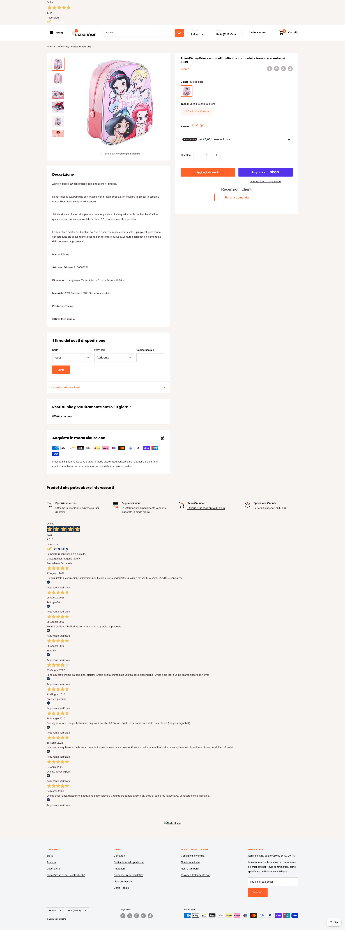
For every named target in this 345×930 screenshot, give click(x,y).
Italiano (52, 910)
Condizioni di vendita (192, 855)
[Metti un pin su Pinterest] (276, 68)
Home (50, 46)
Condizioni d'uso (190, 862)
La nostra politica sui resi (65, 387)
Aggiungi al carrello (207, 172)
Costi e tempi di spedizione (129, 862)
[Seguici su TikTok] (150, 915)
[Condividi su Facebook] (269, 68)
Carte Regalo (121, 887)
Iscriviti (257, 892)
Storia (50, 855)
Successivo (67, 563)
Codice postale (145, 349)
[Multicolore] (186, 91)
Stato (55, 349)
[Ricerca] (179, 33)
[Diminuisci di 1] (197, 155)
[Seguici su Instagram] (136, 915)
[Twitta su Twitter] (283, 68)
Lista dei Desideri (123, 881)
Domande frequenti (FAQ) (128, 875)
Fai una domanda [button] (237, 197)
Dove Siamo (54, 868)
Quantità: (186, 155)
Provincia (99, 349)
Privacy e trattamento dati (195, 875)
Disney (185, 69)
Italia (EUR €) (74, 910)
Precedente (53, 563)
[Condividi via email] (290, 68)
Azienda (51, 862)
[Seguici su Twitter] (129, 915)
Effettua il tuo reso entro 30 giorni (206, 507)
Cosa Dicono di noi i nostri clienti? (66, 875)
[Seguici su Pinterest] (143, 915)
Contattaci (119, 855)
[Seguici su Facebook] (122, 915)
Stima (61, 369)
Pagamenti (120, 868)
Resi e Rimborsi (190, 868)
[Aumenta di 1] (216, 155)
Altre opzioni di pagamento (265, 181)
